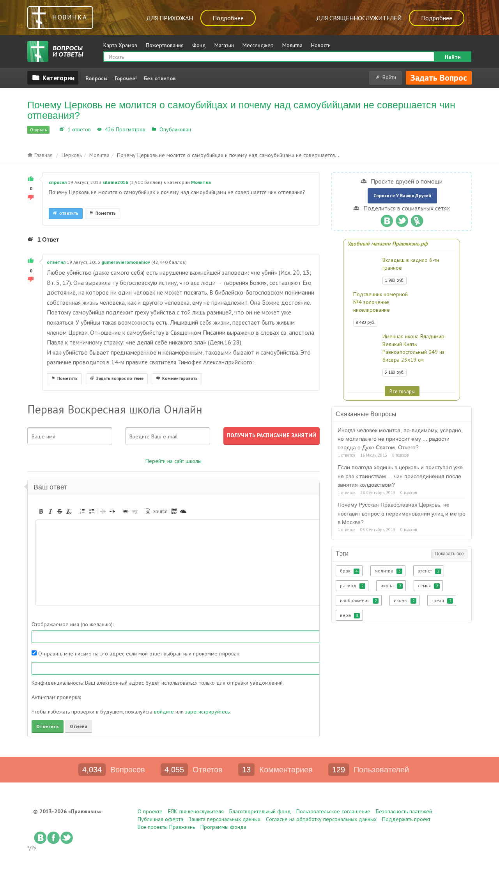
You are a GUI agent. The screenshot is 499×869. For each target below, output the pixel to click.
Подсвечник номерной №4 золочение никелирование (380, 302)
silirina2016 (115, 182)
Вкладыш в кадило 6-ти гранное (410, 263)
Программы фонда (223, 826)
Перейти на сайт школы (173, 461)
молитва (387, 571)
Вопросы (96, 78)
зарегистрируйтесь (207, 711)
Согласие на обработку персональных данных (321, 819)
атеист (428, 571)
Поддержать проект (406, 819)
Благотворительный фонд (260, 811)
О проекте (150, 811)
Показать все (449, 553)
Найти (453, 56)
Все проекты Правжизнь (166, 826)
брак (348, 571)
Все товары (402, 391)
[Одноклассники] (417, 219)
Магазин (224, 45)
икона (390, 585)
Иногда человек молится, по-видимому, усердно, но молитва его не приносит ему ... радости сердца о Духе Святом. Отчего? (400, 439)
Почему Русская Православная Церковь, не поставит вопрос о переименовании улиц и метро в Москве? (401, 513)
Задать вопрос (439, 77)
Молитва (292, 45)
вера (349, 615)
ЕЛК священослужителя (196, 811)
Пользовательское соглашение (333, 811)
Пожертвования (165, 45)
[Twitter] (401, 219)
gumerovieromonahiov (125, 262)
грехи (441, 600)
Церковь (72, 155)
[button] (41, 511)
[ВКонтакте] (386, 219)
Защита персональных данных (224, 819)
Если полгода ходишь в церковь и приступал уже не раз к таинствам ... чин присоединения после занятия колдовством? (400, 476)
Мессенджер (258, 45)
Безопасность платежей (404, 811)
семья (428, 585)
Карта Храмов (120, 45)
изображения (358, 600)
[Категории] (52, 77)
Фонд (199, 45)
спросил (58, 182)
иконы (404, 600)
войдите (164, 711)
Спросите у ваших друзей (402, 195)
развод (351, 585)
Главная (43, 155)
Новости (321, 45)
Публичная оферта (160, 819)
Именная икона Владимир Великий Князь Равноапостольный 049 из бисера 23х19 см (413, 348)
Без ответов (159, 78)
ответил (56, 262)
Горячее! (126, 78)
